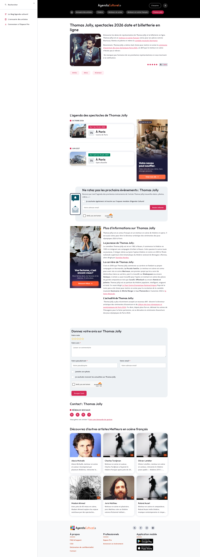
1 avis (165, 64)
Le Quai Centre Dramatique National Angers (139, 285)
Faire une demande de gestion (100, 419)
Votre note (75, 335)
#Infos (74, 73)
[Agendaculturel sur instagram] (147, 528)
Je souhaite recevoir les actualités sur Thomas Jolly (95, 377)
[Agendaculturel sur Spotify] (153, 528)
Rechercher (11, 5)
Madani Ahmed (78, 503)
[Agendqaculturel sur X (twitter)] (134, 528)
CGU (71, 544)
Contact (73, 551)
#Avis (86, 73)
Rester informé (158, 207)
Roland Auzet (144, 503)
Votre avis (75, 343)
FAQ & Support (75, 540)
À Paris (101, 132)
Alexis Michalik (78, 460)
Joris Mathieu (111, 503)
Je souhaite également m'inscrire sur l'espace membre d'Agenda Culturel (115, 201)
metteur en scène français (129, 38)
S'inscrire (155, 5)
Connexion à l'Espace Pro (17, 24)
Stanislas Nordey (122, 258)
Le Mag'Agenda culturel (16, 14)
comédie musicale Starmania (146, 41)
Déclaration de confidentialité (82, 547)
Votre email (124, 361)
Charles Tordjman (113, 460)
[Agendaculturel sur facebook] (141, 528)
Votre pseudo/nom (79, 361)
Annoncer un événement (113, 544)
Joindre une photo (82, 372)
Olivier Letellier (145, 460)
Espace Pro (107, 540)
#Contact (98, 73)
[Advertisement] (119, 94)
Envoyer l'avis (79, 393)
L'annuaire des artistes (16, 19)
